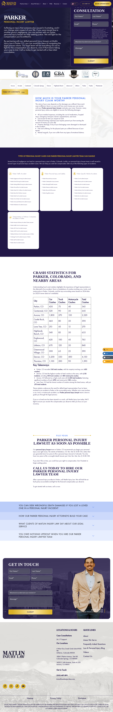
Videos (86, 652)
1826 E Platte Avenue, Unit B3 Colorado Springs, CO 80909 (67, 657)
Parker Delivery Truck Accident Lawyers (84, 190)
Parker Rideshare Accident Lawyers (83, 193)
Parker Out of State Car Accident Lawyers (20, 199)
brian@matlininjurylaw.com (65, 679)
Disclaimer (82, 698)
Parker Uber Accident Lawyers (18, 242)
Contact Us (87, 656)
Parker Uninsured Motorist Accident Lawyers (21, 201)
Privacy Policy (94, 37)
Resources (56, 3)
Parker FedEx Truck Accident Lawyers (19, 225)
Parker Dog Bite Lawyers (48, 193)
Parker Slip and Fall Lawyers (49, 190)
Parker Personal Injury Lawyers (50, 178)
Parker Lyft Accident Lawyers (17, 239)
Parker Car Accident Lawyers (81, 178)
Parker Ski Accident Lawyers (81, 199)
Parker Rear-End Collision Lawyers (18, 193)
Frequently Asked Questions (94, 644)
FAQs (50, 3)
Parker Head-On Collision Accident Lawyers (21, 190)
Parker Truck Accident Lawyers (82, 187)
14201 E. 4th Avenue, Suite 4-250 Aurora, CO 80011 (68, 663)
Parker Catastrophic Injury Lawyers (51, 181)
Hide (23, 92)
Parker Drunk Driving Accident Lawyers (20, 181)
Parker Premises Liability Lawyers (50, 187)
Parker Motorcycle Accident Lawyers (83, 181)
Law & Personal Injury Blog (94, 648)
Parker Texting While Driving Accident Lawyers (21, 184)
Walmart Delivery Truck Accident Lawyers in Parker (22, 234)
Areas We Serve (35, 3)
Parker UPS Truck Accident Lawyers (19, 228)
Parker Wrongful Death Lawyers (50, 184)
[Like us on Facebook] (5, 686)
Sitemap (30, 698)
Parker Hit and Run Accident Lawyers (19, 187)
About (44, 3)
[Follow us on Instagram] (11, 686)
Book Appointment (102, 4)
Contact (65, 3)
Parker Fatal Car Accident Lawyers (18, 196)
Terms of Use (100, 37)
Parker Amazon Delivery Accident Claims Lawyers (22, 222)
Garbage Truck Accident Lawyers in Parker (20, 237)
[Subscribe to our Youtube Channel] (23, 686)
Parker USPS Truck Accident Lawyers (19, 231)
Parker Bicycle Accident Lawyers (82, 184)
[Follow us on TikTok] (17, 686)
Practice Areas (24, 3)
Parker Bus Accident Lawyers (81, 196)
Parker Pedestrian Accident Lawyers (19, 204)
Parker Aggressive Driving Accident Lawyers (21, 178)
